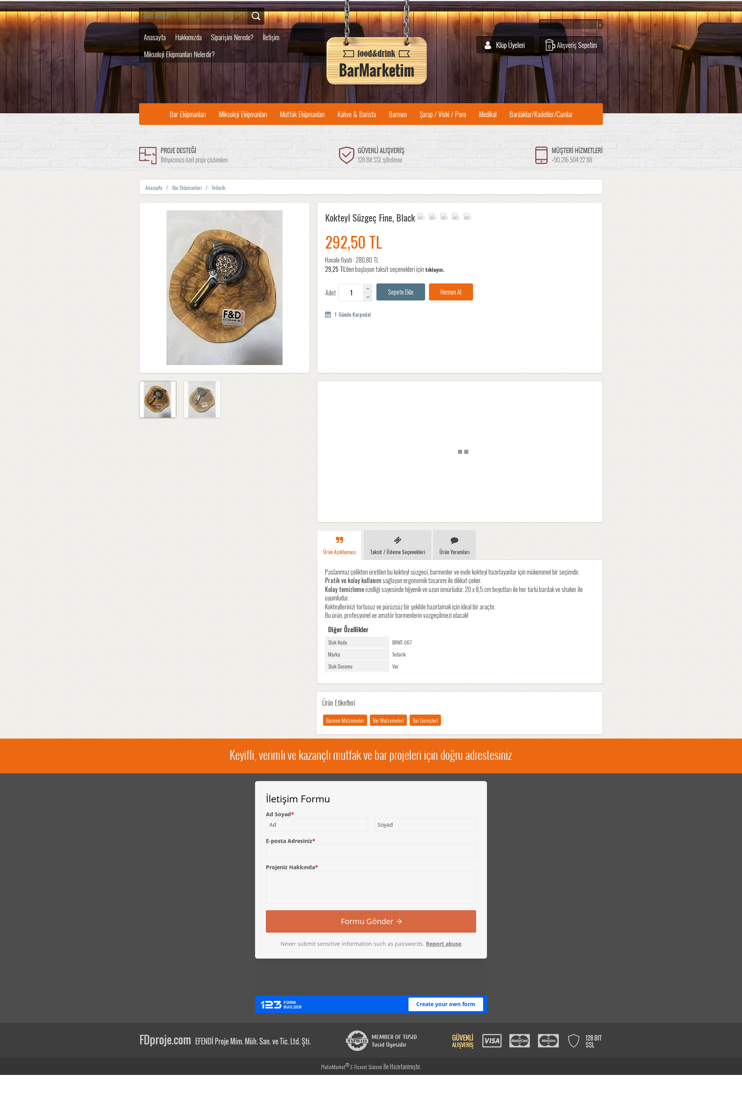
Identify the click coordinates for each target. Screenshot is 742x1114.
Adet (330, 292)
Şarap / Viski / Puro (443, 114)
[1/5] (420, 215)
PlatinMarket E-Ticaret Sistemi (351, 1067)
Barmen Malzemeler (345, 720)
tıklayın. (434, 269)
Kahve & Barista (356, 114)
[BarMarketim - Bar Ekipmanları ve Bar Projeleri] (377, 85)
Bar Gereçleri (425, 720)
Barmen (398, 114)
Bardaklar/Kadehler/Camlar (541, 114)
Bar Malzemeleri (388, 720)
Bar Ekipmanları (188, 114)
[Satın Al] (451, 291)
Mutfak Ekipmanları (302, 114)
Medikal (488, 114)
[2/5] (426, 215)
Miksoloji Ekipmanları (243, 114)
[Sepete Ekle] (400, 291)
